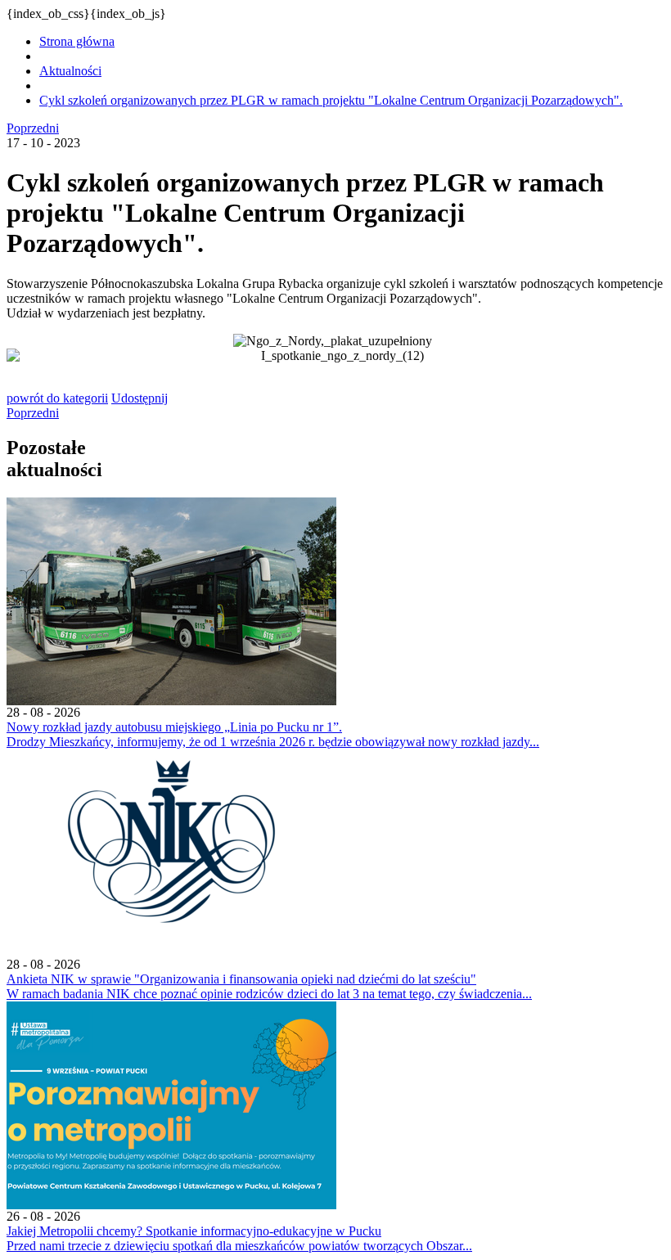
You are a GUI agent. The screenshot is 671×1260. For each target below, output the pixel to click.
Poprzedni (33, 128)
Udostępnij (139, 398)
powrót (57, 398)
